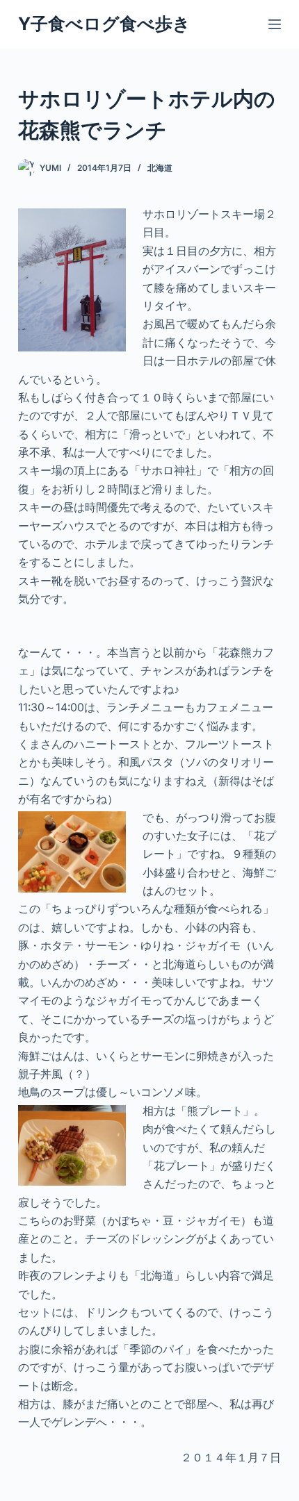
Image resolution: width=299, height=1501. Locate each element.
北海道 (159, 168)
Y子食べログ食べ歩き (104, 23)
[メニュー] (274, 24)
